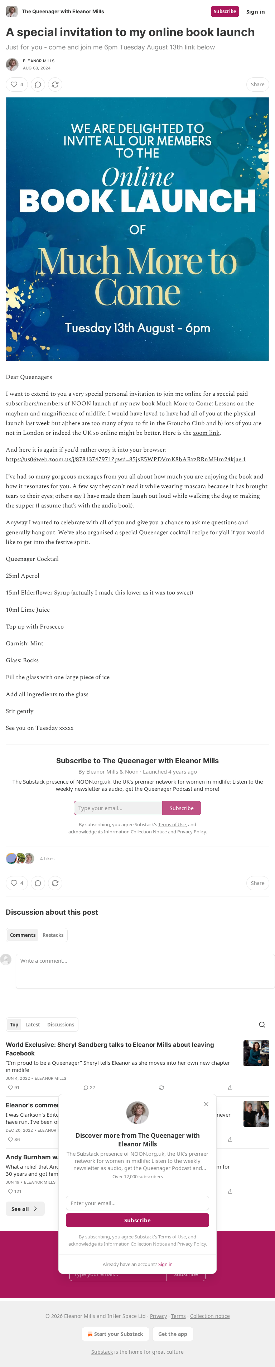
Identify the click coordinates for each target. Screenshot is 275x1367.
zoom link (206, 433)
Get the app (172, 1333)
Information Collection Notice (135, 1244)
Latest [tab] (32, 1024)
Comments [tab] (22, 935)
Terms (178, 1316)
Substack (102, 1351)
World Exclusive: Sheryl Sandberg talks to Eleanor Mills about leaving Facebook (110, 1049)
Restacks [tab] (53, 935)
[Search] (262, 1024)
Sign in (255, 11)
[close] (206, 1104)
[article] (137, 1066)
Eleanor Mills (39, 60)
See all (20, 1208)
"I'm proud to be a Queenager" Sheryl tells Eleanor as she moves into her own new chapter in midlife (118, 1066)
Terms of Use (172, 1236)
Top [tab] (14, 1024)
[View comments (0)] (38, 84)
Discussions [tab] (60, 1024)
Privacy (158, 1316)
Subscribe (225, 11)
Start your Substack (118, 1333)
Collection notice (210, 1316)
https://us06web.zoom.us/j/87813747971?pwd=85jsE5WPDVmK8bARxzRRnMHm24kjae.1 (126, 459)
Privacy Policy (191, 1244)
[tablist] (37, 935)
